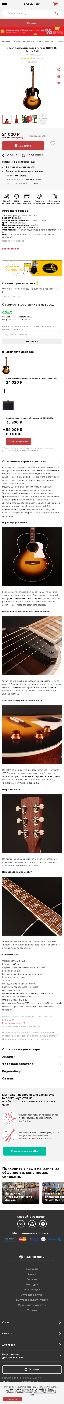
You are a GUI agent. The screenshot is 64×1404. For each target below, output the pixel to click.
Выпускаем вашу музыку (32, 1299)
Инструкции (32, 1289)
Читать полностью (11, 296)
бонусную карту (18, 137)
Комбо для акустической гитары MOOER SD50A (29, 418)
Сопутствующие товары (21, 1049)
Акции (32, 1274)
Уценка (32, 1310)
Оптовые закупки (32, 1294)
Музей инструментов (32, 1305)
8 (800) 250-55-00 (32, 1377)
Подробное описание (13, 241)
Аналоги (8, 1057)
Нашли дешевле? (37, 136)
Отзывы (8, 1078)
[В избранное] (53, 145)
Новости (32, 1269)
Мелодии (32, 1284)
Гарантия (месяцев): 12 (13, 1023)
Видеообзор (11, 1071)
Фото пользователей (18, 1064)
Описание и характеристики (24, 461)
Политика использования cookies (42, 1394)
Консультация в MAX (24, 1151)
